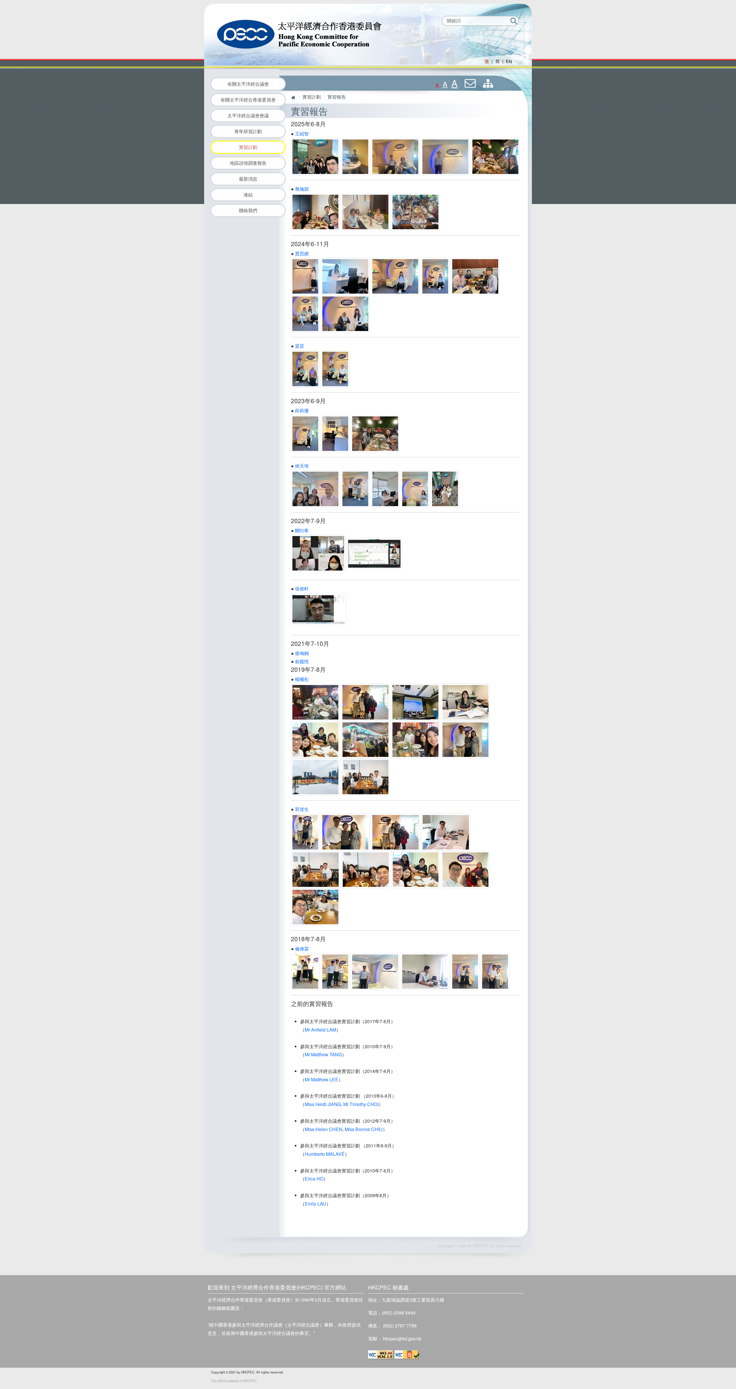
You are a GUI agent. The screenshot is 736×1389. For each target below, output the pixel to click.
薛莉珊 (302, 410)
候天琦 (302, 465)
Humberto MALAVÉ (325, 1154)
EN (509, 61)
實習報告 (336, 96)
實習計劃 (248, 147)
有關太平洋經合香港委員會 (248, 99)
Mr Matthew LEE (321, 1079)
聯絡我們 (248, 210)
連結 (248, 194)
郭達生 (302, 809)
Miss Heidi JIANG (323, 1104)
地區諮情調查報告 (248, 163)
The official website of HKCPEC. (234, 1380)
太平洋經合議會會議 (248, 115)
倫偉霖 (302, 948)
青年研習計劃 (248, 131)
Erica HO (314, 1178)
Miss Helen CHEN (323, 1129)
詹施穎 (302, 188)
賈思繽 (302, 253)
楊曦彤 (302, 679)
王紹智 (302, 133)
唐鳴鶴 (302, 653)
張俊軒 (302, 588)
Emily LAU (315, 1203)
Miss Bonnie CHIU (364, 1129)
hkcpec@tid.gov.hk (402, 1338)
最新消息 (248, 178)
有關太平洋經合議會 (248, 84)
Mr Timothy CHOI (361, 1104)
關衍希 (302, 530)
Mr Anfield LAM (320, 1029)
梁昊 (299, 346)
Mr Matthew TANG (323, 1054)
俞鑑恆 (302, 661)
